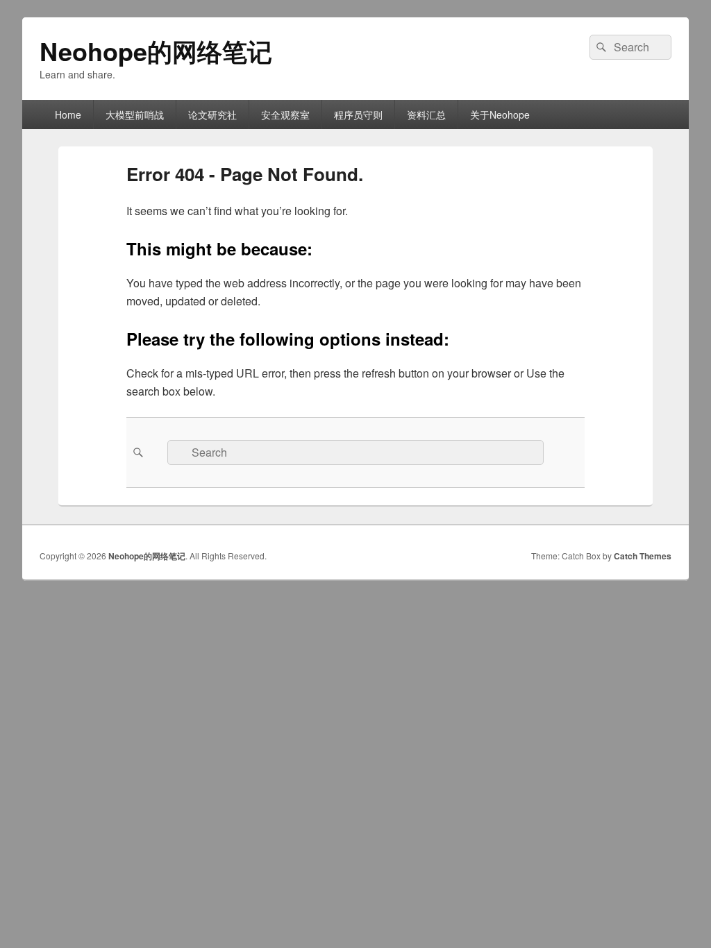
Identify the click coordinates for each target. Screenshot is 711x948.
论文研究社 (212, 114)
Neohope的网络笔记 (156, 51)
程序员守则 (358, 114)
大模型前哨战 (135, 114)
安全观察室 (285, 114)
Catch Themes (642, 556)
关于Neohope (500, 114)
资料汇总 (426, 114)
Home (68, 114)
